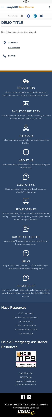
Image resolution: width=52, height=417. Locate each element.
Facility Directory (26, 111)
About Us (26, 160)
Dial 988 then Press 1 (26, 384)
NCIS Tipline (26, 377)
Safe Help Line (26, 373)
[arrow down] (26, 1)
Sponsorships (26, 209)
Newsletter (26, 286)
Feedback (26, 136)
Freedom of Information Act (26, 317)
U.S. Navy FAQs (26, 333)
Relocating (26, 88)
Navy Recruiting (26, 321)
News (26, 261)
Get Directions (14, 48)
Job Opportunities (26, 237)
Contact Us (26, 185)
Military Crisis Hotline (26, 381)
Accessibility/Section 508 (26, 329)
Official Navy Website (26, 325)
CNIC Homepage (26, 313)
